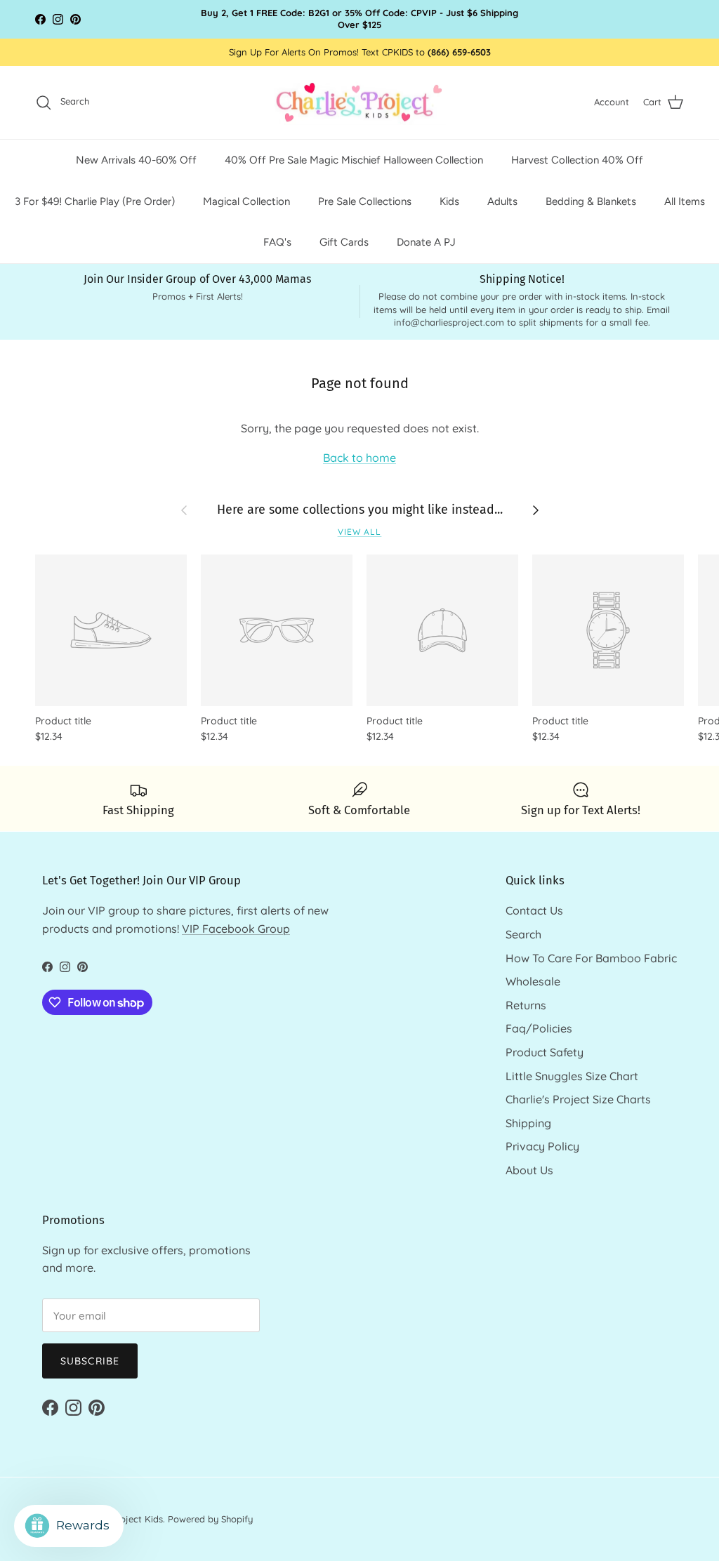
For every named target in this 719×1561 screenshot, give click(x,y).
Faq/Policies (539, 1028)
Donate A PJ (426, 242)
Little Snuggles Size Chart (572, 1076)
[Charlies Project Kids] (360, 103)
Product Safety (544, 1052)
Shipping (528, 1123)
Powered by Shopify (210, 1519)
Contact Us (534, 910)
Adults (502, 201)
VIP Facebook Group (236, 929)
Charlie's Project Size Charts (578, 1099)
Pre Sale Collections (364, 201)
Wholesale (533, 981)
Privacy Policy (542, 1146)
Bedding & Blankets (591, 201)
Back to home (359, 458)
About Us (529, 1170)
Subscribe (89, 1361)
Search (523, 934)
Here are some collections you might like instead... (360, 509)
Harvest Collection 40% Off (577, 160)
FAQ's (277, 242)
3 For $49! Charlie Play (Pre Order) (95, 201)
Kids (449, 201)
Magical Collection (246, 201)
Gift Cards (344, 242)
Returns (526, 1005)
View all (360, 531)
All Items (684, 201)
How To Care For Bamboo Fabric (591, 958)
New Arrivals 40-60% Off (136, 160)
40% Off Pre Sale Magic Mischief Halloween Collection (354, 160)
